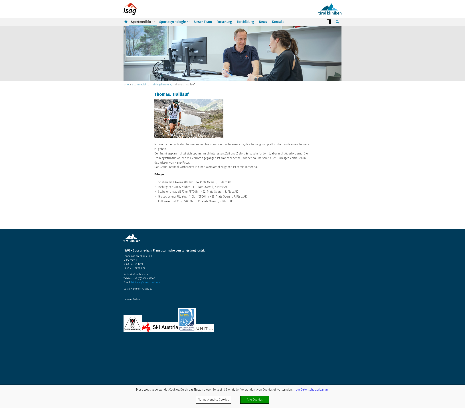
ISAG (126, 84)
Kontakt (278, 22)
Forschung (224, 22)
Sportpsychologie (172, 22)
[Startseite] (130, 9)
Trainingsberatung (161, 84)
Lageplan (139, 268)
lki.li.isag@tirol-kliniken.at (146, 282)
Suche (337, 22)
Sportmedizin (141, 22)
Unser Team (203, 22)
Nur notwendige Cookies (213, 399)
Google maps (140, 274)
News (263, 22)
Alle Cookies (255, 399)
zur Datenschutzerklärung (312, 389)
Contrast (329, 22)
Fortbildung (245, 22)
